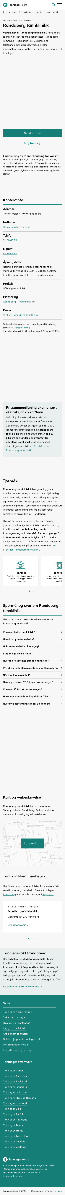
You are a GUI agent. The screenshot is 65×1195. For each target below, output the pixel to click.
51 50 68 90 (10, 240)
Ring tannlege (32, 143)
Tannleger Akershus (15, 1075)
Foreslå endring (22, 327)
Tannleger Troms (13, 1130)
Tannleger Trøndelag (15, 1136)
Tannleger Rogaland (15, 1119)
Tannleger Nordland (15, 1103)
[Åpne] (59, 4)
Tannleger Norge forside (17, 1011)
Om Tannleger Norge (15, 1044)
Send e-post (32, 133)
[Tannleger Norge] (15, 5)
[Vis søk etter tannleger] (53, 5)
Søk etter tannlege (14, 1017)
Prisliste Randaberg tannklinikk (20, 314)
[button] (32, 632)
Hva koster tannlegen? (16, 1022)
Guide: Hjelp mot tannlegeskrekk (22, 1039)
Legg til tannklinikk (14, 1028)
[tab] (29, 591)
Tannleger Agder (13, 1070)
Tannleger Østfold (13, 1114)
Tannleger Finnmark (15, 1086)
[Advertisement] (32, 92)
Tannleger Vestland (14, 1146)
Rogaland (23, 12)
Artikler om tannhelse (16, 1033)
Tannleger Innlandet (15, 1092)
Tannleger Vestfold (14, 1141)
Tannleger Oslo (12, 1108)
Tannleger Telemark (15, 1125)
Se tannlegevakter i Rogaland (21, 986)
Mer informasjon (18, 925)
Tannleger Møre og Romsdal (20, 1097)
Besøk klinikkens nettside (17, 226)
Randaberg (33, 12)
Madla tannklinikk (23, 911)
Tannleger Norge (10, 12)
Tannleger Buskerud (15, 1081)
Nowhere (57, 1191)
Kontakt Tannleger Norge (18, 1050)
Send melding (10, 253)
